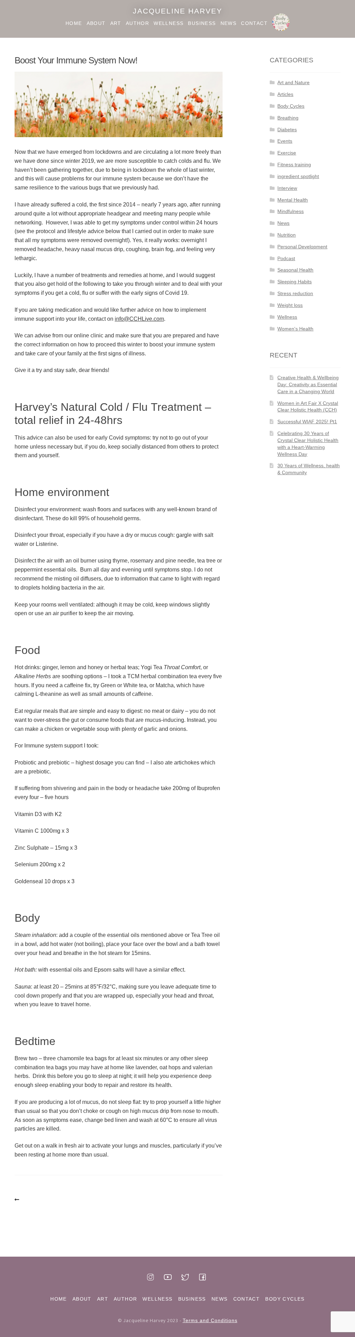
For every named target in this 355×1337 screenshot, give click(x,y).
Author (137, 23)
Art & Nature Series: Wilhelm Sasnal (18, 1200)
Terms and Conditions (210, 1320)
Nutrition (286, 235)
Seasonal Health (295, 270)
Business (202, 23)
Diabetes (287, 129)
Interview (287, 188)
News (228, 23)
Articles (285, 94)
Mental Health (292, 200)
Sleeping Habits (294, 281)
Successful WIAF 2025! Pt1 (307, 421)
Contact (254, 23)
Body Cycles (280, 23)
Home (74, 23)
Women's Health (295, 328)
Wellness (168, 23)
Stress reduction (295, 293)
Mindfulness (290, 211)
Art (115, 23)
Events (284, 141)
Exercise (286, 153)
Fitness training (294, 164)
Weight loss (290, 305)
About (96, 23)
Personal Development (302, 246)
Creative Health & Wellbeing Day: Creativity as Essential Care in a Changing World (308, 384)
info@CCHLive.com (139, 319)
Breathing (287, 118)
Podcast (286, 258)
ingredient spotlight (298, 176)
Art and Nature (293, 82)
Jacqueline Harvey (177, 11)
